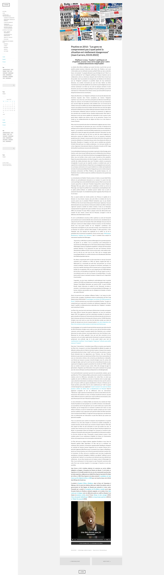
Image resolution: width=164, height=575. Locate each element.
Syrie (4, 78)
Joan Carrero (5, 136)
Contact (4, 93)
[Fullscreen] (109, 539)
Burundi (6, 47)
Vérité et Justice (8, 37)
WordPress (9, 164)
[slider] (90, 539)
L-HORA (82, 571)
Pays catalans (5, 76)
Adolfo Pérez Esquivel (6, 69)
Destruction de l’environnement (8, 28)
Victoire (6, 51)
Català (4, 56)
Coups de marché (8, 22)
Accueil (4, 11)
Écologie (6, 39)
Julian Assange (10, 136)
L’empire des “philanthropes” (7, 15)
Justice (5, 49)
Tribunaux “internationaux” (8, 25)
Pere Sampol (11, 76)
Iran (11, 71)
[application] (91, 521)
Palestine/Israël (8, 74)
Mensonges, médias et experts (9, 20)
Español (4, 59)
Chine (12, 69)
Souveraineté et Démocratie (8, 35)
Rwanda (6, 43)
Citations (4, 71)
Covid (8, 71)
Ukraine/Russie (8, 78)
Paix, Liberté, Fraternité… (7, 32)
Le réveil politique (7, 30)
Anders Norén (9, 165)
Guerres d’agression (9, 17)
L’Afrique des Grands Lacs (8, 42)
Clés (4, 13)
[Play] (72, 539)
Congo (5, 45)
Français (4, 61)
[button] (91, 521)
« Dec (4, 114)
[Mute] (107, 539)
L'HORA (6, 4)
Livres (4, 74)
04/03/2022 (73, 550)
